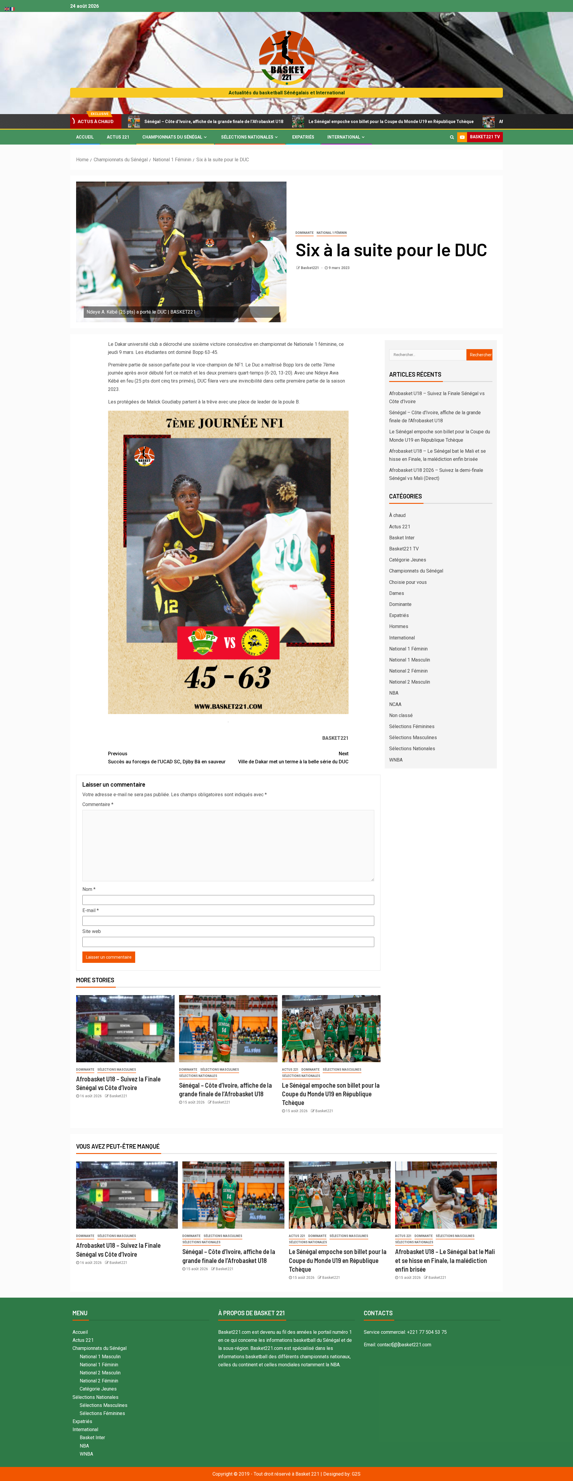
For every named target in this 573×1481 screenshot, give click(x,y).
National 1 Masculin (409, 660)
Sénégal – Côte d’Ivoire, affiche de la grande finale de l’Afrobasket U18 (139, 121)
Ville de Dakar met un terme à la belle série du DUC (293, 758)
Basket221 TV (404, 549)
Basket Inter (402, 538)
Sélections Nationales (247, 137)
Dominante (304, 232)
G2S (356, 1474)
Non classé (401, 715)
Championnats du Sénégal (172, 137)
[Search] (452, 137)
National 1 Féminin (332, 232)
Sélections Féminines (412, 726)
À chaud (397, 515)
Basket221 (310, 268)
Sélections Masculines (116, 1069)
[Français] (12, 8)
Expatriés (303, 137)
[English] (7, 8)
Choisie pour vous (408, 582)
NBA (393, 693)
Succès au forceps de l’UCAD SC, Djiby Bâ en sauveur (167, 758)
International (343, 137)
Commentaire (97, 804)
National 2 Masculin (409, 682)
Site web (91, 931)
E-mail (90, 910)
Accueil (85, 137)
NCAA (395, 704)
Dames (396, 593)
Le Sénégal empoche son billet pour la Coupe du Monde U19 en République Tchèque (316, 121)
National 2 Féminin (408, 671)
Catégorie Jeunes (407, 560)
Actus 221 (118, 137)
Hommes (398, 626)
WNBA (396, 760)
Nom (89, 889)
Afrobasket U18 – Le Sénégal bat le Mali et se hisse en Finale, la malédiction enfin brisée (445, 1260)
